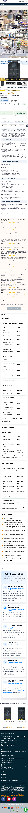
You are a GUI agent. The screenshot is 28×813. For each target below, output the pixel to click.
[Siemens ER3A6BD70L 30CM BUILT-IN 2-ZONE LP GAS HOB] (14, 70)
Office (4, 764)
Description (4, 125)
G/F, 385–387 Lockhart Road (8, 744)
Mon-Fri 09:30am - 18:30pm (9, 768)
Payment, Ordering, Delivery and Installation (10, 773)
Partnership (3, 777)
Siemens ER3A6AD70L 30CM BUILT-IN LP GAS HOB (7, 722)
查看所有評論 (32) (14, 308)
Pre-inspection (4, 97)
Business (3, 776)
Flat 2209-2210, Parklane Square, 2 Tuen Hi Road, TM (14, 751)
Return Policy (4, 774)
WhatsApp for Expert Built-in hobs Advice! (14, 8)
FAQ (2, 779)
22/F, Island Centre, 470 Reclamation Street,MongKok (14, 758)
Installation (21, 125)
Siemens (2, 88)
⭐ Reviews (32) (13, 125)
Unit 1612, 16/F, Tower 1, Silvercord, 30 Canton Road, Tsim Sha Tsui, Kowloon (13, 766)
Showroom (5, 735)
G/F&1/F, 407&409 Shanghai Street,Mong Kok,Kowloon (14, 736)
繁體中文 (2, 4)
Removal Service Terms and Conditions (9, 780)
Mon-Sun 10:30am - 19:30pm (9, 738)
